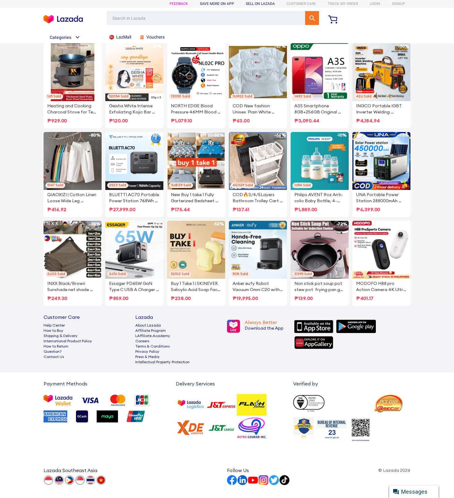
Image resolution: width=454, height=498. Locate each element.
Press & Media (147, 357)
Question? (53, 351)
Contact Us (54, 357)
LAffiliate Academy (152, 336)
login (375, 4)
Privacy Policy (147, 351)
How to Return (56, 346)
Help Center (54, 325)
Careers (142, 341)
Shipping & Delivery (61, 336)
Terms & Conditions (152, 346)
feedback (179, 4)
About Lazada (148, 325)
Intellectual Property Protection (162, 362)
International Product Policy (68, 341)
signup (398, 4)
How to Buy (53, 330)
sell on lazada (260, 4)
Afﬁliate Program (150, 330)
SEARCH (312, 18)
